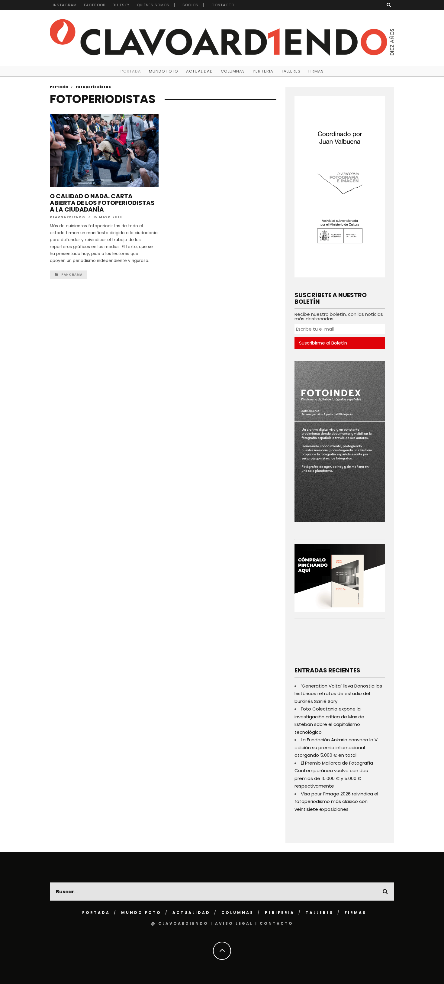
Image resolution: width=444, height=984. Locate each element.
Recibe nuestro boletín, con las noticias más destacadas (338, 316)
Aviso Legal (234, 923)
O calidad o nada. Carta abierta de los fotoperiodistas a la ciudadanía (102, 203)
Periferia (263, 71)
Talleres (291, 71)
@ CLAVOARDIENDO (179, 923)
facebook (94, 5)
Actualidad (199, 71)
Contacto (222, 5)
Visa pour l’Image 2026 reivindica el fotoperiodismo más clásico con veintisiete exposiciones (336, 801)
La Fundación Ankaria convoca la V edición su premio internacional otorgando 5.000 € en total (336, 747)
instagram (65, 5)
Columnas (233, 71)
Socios (190, 5)
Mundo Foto (163, 71)
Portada (131, 71)
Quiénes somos (153, 5)
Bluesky (121, 5)
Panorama (71, 274)
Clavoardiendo (67, 217)
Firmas (316, 71)
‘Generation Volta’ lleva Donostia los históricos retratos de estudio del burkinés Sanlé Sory (338, 693)
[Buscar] (389, 4)
